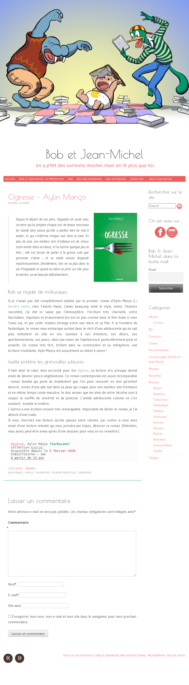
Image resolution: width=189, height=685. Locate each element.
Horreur (158, 422)
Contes (153, 343)
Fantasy (158, 411)
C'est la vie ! (15, 468)
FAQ (70, 179)
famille (29, 472)
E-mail (13, 595)
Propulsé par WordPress (78, 655)
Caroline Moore (175, 655)
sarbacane (85, 472)
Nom (12, 584)
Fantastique (160, 405)
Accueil (10, 179)
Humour (158, 428)
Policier (158, 433)
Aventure (159, 394)
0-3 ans (158, 322)
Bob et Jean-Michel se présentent (41, 179)
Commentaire (18, 525)
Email (152, 270)
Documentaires (159, 350)
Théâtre (154, 458)
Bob (27, 203)
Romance (159, 439)
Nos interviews (116, 179)
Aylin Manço (15, 472)
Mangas (154, 368)
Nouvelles (155, 375)
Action (157, 388)
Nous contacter (160, 179)
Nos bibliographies (89, 179)
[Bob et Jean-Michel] (94, 76)
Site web (14, 605)
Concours (155, 336)
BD (151, 329)
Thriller (157, 451)
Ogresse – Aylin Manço (47, 196)
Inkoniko (130, 655)
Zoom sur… (137, 179)
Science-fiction (162, 445)
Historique (160, 416)
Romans (30, 468)
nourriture (42, 472)
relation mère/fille (64, 472)
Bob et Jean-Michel (95, 154)
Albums (153, 317)
